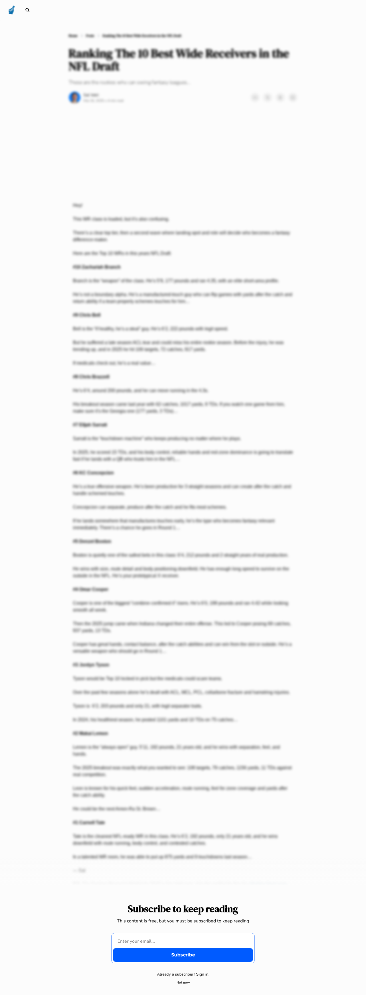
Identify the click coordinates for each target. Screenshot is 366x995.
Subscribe (183, 955)
